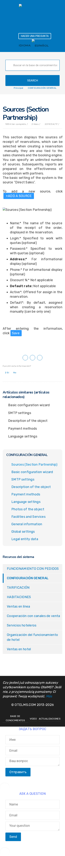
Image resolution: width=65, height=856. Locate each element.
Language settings (22, 436)
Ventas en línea (18, 606)
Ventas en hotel (19, 649)
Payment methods (22, 429)
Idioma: (25, 45)
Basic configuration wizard (29, 405)
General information (26, 524)
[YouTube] (36, 711)
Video (33, 718)
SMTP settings (19, 413)
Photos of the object (27, 509)
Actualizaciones (50, 718)
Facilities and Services (28, 517)
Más (49, 696)
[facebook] (25, 358)
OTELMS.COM (25, 705)
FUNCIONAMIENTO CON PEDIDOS (33, 569)
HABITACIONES (19, 597)
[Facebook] (28, 711)
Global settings (23, 532)
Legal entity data (24, 539)
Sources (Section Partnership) (34, 465)
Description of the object (28, 421)
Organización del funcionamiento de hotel (32, 637)
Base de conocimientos (15, 718)
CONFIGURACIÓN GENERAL (27, 578)
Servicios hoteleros (21, 625)
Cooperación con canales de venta (33, 616)
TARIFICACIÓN (18, 588)
